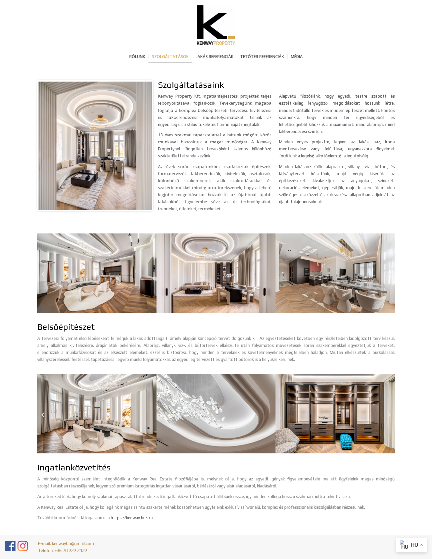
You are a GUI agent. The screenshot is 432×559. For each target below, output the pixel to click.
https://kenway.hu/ (129, 517)
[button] (43, 274)
